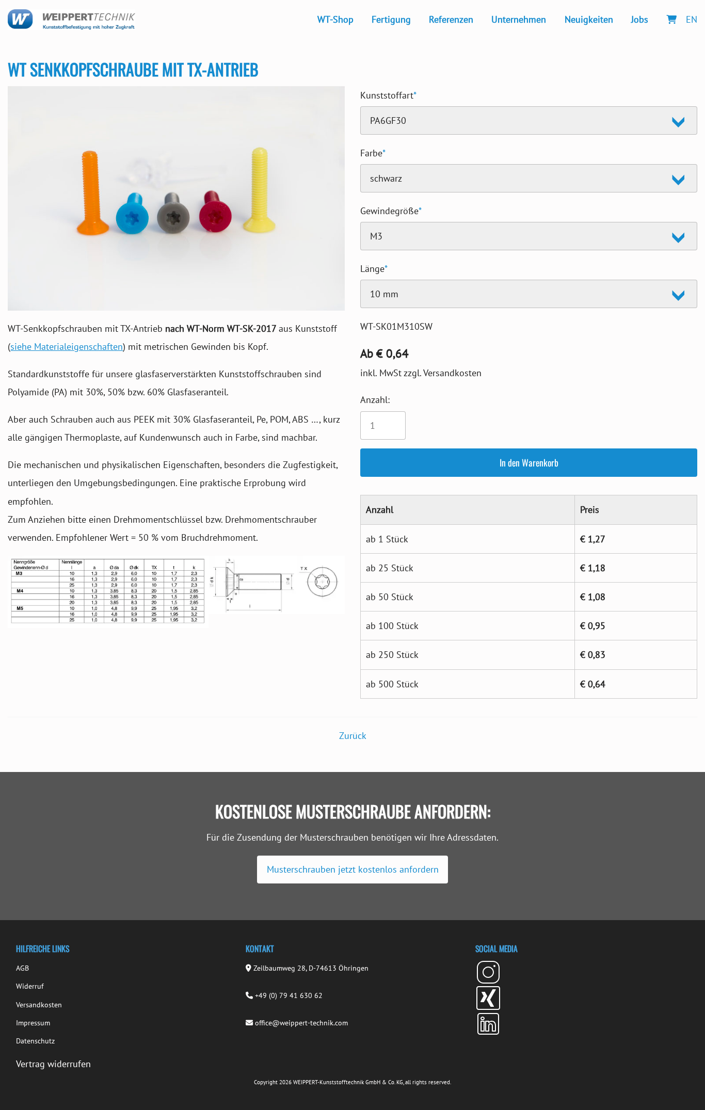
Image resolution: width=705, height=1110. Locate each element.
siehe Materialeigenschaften (66, 346)
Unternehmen (518, 19)
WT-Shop (335, 19)
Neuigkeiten (589, 19)
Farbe (373, 151)
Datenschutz (35, 1040)
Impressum (33, 1022)
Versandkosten (39, 1004)
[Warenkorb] (671, 19)
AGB (22, 968)
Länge (374, 267)
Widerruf (29, 986)
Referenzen (451, 19)
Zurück (352, 736)
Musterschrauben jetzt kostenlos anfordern (353, 869)
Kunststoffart (388, 93)
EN (691, 19)
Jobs (639, 19)
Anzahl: (375, 400)
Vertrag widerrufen (53, 1064)
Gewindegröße (391, 209)
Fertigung (391, 19)
